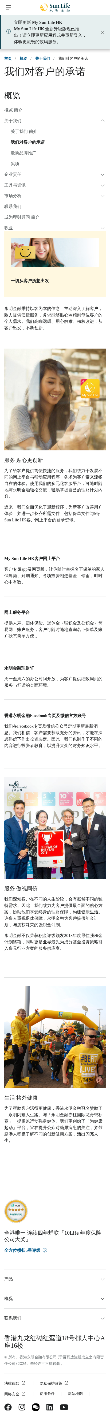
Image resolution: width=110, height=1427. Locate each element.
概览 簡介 (13, 110)
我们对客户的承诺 (28, 142)
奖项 (15, 163)
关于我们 (42, 59)
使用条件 (47, 1394)
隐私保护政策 (51, 1383)
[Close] (102, 32)
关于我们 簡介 (24, 131)
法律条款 (11, 1383)
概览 (23, 59)
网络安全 (11, 1394)
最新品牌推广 (23, 153)
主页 (8, 59)
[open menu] (8, 7)
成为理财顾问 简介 (22, 217)
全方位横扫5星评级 (22, 1250)
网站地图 (75, 1394)
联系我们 (12, 206)
